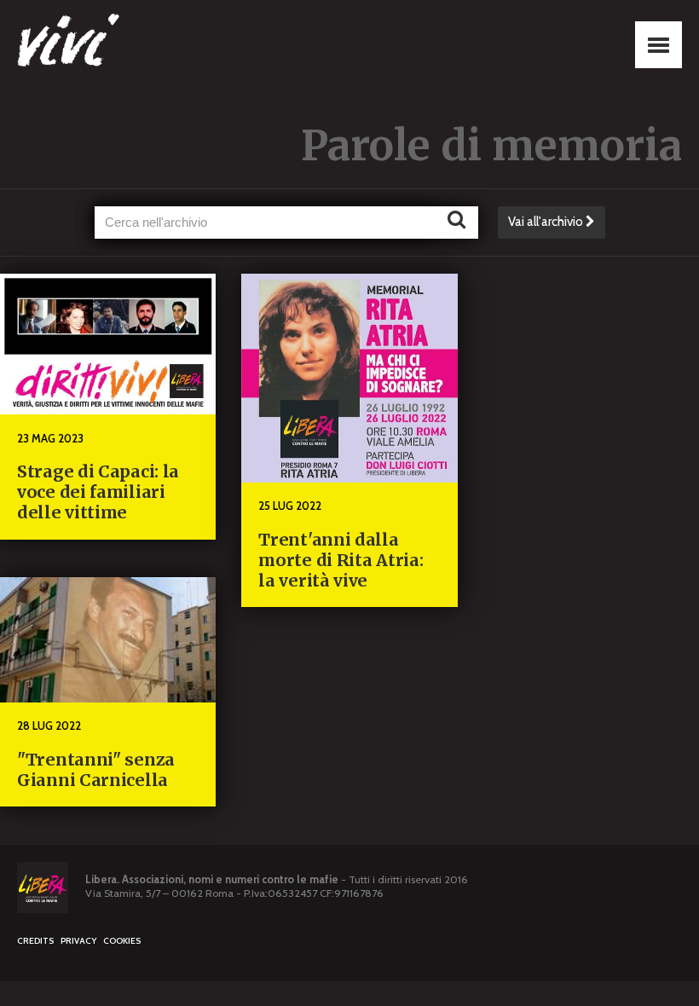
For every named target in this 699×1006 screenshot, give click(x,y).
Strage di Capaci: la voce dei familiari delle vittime (98, 492)
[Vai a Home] (102, 42)
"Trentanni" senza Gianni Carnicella (96, 769)
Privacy (78, 940)
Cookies (122, 940)
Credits (35, 940)
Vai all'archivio (547, 221)
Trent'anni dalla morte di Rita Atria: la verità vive (340, 560)
